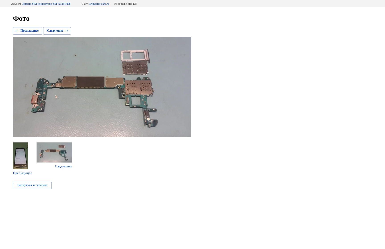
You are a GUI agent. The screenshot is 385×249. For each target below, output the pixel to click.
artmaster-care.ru (99, 3)
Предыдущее (29, 30)
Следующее (55, 30)
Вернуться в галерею (32, 185)
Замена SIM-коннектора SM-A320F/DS (46, 3)
